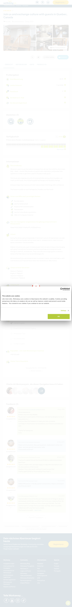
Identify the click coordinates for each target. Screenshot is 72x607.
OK (59, 316)
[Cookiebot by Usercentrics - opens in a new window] (61, 289)
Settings (63, 310)
